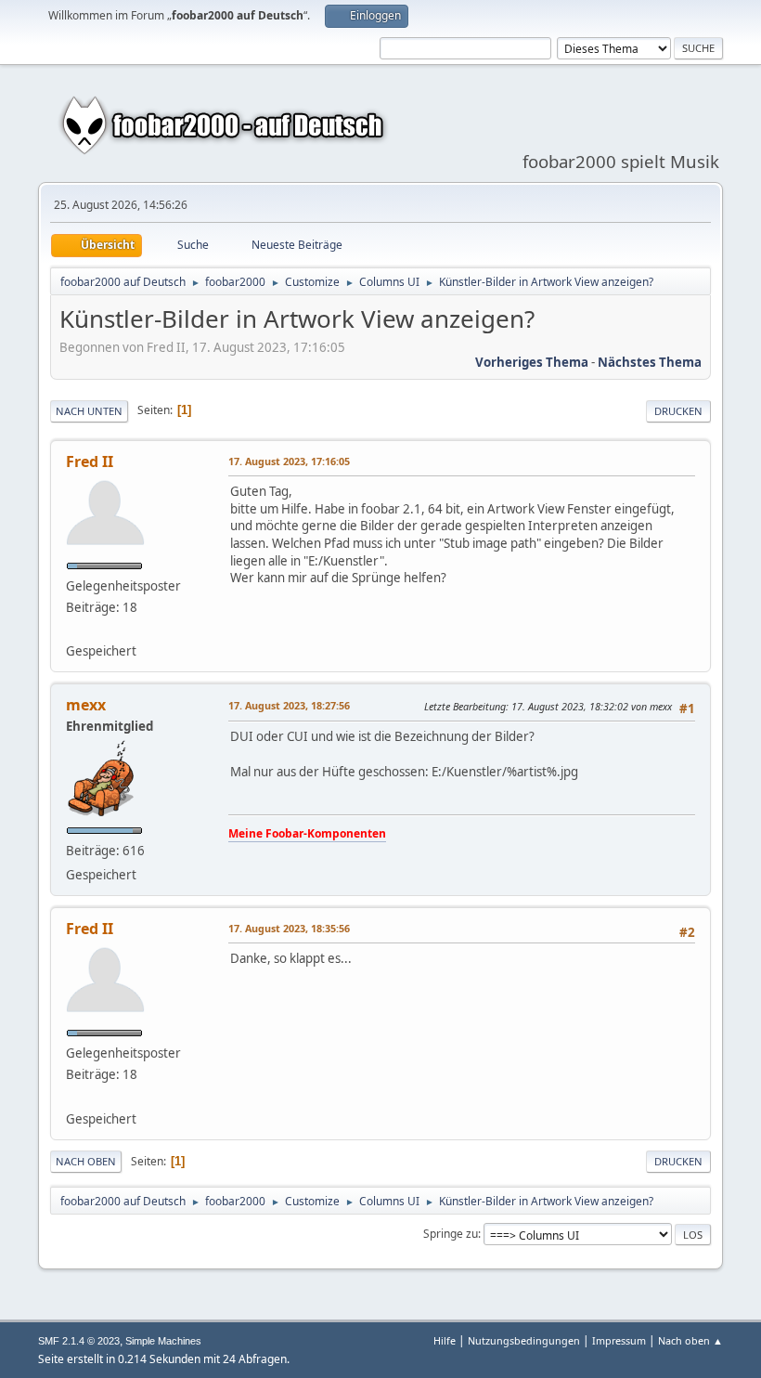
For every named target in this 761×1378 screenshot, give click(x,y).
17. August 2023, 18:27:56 (289, 705)
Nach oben (86, 1161)
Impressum (619, 1340)
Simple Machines (163, 1340)
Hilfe (444, 1340)
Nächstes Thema (650, 362)
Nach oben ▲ (690, 1340)
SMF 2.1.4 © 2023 (79, 1340)
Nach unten (89, 411)
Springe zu (450, 1234)
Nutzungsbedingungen (524, 1340)
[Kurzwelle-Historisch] (73, 628)
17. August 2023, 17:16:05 (289, 461)
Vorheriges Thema (531, 362)
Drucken (678, 411)
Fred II (89, 461)
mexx (86, 705)
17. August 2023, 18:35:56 (289, 928)
